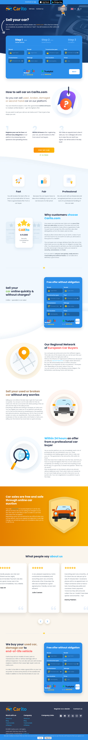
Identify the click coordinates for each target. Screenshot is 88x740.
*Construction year (51, 49)
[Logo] (14, 9)
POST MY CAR (44, 150)
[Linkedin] (72, 716)
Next (74, 72)
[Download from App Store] (44, 2)
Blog (7, 721)
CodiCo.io (26, 734)
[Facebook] (68, 716)
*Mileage (29, 58)
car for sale (15, 509)
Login (62, 9)
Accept (40, 738)
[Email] (76, 716)
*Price (66, 58)
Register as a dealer (62, 709)
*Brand (10, 49)
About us (9, 718)
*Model (29, 49)
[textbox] (72, 53)
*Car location (49, 58)
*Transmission (12, 58)
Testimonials (10, 723)
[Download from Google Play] (57, 2)
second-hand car (57, 361)
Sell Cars (31, 9)
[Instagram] (60, 716)
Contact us (39, 9)
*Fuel (65, 49)
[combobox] (72, 53)
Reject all (48, 738)
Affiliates (9, 725)
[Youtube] (64, 716)
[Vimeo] (80, 716)
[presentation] (40, 621)
